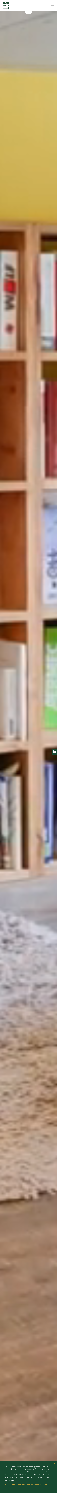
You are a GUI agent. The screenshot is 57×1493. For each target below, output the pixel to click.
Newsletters (9, 1)
